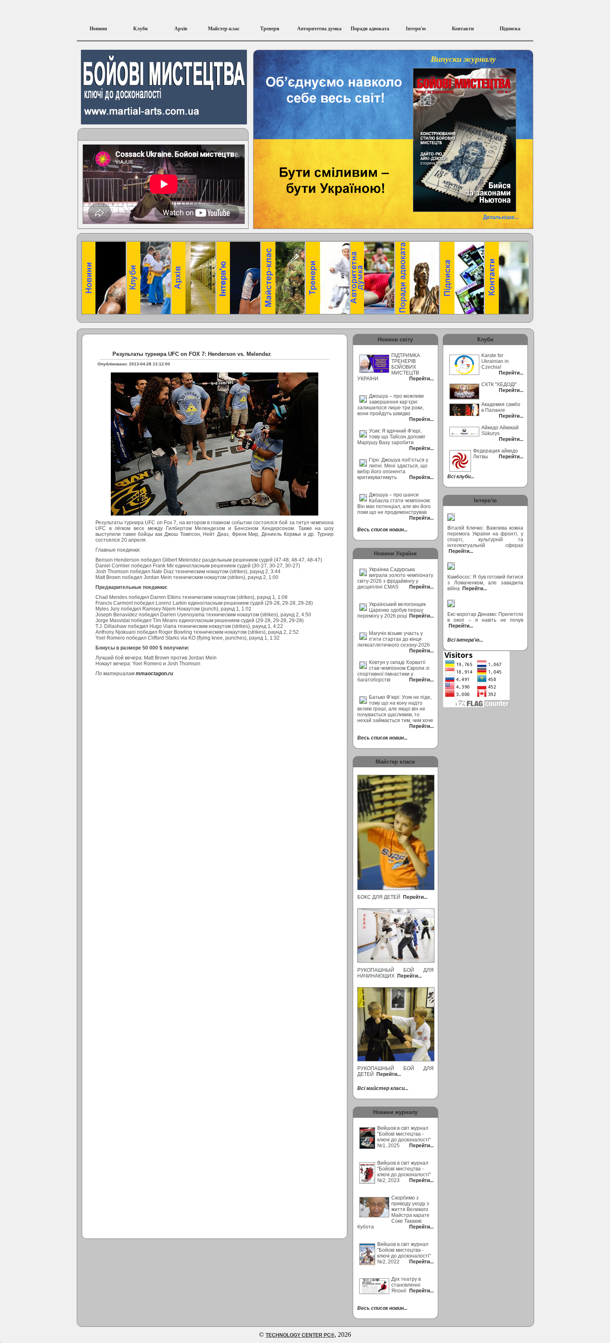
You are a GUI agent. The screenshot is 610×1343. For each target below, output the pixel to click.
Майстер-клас (223, 29)
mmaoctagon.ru (154, 673)
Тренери (269, 29)
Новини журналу (395, 1112)
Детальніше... (501, 217)
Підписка (510, 29)
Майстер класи (395, 762)
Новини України (395, 553)
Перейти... (414, 897)
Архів (180, 29)
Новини (98, 29)
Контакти (463, 29)
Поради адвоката (370, 29)
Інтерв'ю (416, 29)
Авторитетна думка (319, 29)
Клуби (140, 29)
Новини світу (395, 339)
